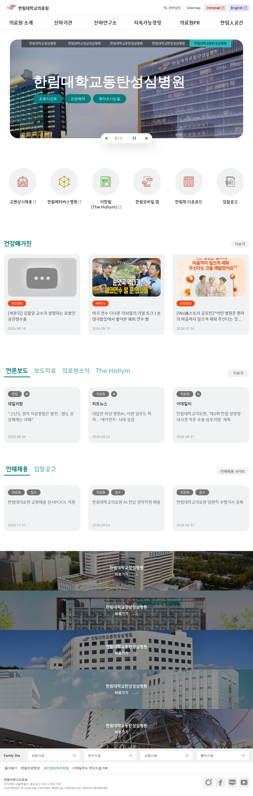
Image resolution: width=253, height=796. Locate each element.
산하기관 (63, 23)
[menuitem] (21, 22)
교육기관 (150, 756)
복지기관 (207, 756)
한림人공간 (231, 23)
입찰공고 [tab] (45, 469)
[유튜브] (244, 782)
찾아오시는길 (109, 125)
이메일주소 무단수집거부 (90, 768)
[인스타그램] (208, 782)
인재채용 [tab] (17, 469)
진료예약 (78, 125)
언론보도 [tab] (17, 371)
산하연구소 (105, 23)
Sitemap (193, 8)
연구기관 (94, 756)
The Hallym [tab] (113, 371)
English (237, 8)
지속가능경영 (147, 23)
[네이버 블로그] (232, 782)
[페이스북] (220, 782)
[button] (107, 138)
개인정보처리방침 (56, 768)
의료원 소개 (21, 23)
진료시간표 (48, 125)
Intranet (213, 8)
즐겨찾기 (11, 768)
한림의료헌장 (30, 768)
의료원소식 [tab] (76, 371)
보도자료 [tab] (45, 371)
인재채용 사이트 (233, 471)
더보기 (240, 244)
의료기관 (38, 756)
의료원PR (190, 23)
